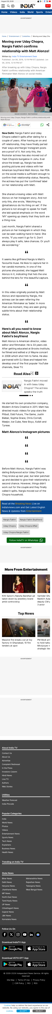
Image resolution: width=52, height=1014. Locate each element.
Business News (8, 848)
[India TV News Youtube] (50, 1)
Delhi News (7, 882)
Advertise (6, 760)
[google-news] (38, 934)
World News (7, 822)
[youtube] (24, 934)
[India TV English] (28, 6)
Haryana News (8, 886)
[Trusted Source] (24, 125)
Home (4, 12)
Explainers (6, 845)
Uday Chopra (9, 526)
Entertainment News (11, 834)
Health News (7, 852)
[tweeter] (11, 934)
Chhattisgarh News (10, 908)
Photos (5, 826)
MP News (6, 893)
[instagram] (18, 934)
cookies (9, 1011)
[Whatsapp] (42, 125)
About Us (6, 757)
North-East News (9, 897)
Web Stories (7, 786)
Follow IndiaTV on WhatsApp (23, 540)
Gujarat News (8, 912)
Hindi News (7, 775)
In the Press (7, 768)
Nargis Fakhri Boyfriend (31, 519)
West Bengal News (34, 889)
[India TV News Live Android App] (13, 948)
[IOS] (38, 1)
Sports (39, 12)
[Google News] (9, 125)
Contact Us (7, 753)
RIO (29, 983)
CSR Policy (19, 983)
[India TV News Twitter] (47, 1)
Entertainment (14, 36)
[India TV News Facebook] (45, 1)
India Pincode (8, 804)
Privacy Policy (39, 980)
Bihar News (7, 878)
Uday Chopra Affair (28, 526)
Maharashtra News (34, 878)
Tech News (7, 841)
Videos (13, 12)
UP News (6, 904)
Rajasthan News (33, 882)
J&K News (6, 915)
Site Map (10, 980)
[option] (26, 386)
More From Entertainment (26, 569)
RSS (35, 983)
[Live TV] (48, 6)
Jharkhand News (9, 889)
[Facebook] (4, 934)
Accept (23, 1011)
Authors (5, 783)
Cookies (7, 1005)
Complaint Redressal (11, 764)
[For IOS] (36, 964)
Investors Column (9, 772)
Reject (39, 1011)
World (30, 12)
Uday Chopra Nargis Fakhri (16, 532)
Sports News (7, 837)
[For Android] (13, 964)
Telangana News (33, 886)
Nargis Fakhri (9, 519)
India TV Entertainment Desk (24, 56)
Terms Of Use (24, 980)
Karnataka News (9, 919)
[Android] (41, 1)
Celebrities (26, 36)
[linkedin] (31, 934)
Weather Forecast (9, 800)
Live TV (5, 779)
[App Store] (36, 948)
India (22, 12)
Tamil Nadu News (9, 901)
